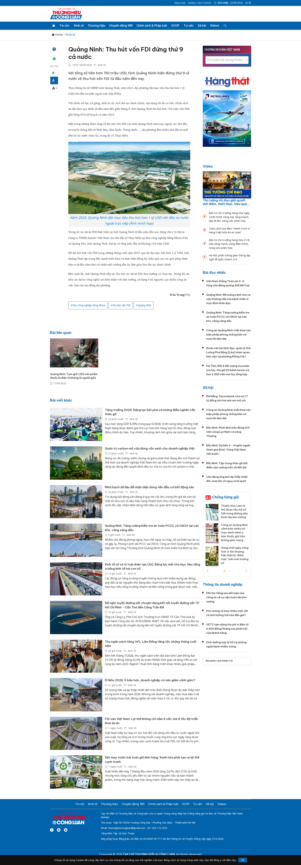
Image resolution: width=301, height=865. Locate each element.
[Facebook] (51, 830)
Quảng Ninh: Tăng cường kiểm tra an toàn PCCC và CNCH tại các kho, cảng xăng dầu (227, 317)
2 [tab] (229, 571)
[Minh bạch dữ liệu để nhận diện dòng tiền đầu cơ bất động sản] (76, 501)
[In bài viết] (54, 58)
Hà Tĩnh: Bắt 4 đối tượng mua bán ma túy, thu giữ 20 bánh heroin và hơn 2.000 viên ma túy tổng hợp (227, 370)
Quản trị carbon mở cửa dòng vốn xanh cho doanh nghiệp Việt (150, 448)
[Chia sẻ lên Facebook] (54, 49)
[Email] (65, 830)
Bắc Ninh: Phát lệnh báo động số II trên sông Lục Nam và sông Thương (228, 432)
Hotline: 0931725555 (199, 3)
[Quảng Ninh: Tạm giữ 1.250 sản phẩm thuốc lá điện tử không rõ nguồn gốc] (74, 353)
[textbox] (227, 60)
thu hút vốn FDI (121, 305)
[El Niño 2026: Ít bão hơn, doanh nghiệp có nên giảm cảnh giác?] (76, 694)
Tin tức (65, 25)
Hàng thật (180, 3)
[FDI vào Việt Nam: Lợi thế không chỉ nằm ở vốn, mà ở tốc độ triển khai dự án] (76, 733)
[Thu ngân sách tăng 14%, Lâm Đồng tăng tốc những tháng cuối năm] (76, 656)
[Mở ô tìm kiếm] (224, 25)
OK (242, 860)
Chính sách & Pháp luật (151, 25)
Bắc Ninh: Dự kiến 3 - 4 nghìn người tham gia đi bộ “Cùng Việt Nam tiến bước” (228, 449)
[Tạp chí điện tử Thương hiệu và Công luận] (68, 818)
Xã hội (202, 25)
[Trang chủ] (54, 25)
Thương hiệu (96, 25)
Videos (214, 25)
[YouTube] (58, 830)
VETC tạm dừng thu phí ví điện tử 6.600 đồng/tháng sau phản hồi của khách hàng (227, 628)
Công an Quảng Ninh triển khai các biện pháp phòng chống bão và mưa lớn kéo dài (228, 334)
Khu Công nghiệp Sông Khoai (88, 305)
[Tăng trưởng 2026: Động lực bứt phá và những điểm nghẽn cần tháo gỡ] (76, 424)
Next (246, 571)
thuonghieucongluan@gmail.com (126, 828)
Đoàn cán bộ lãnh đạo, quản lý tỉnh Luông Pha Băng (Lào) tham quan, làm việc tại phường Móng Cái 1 (228, 352)
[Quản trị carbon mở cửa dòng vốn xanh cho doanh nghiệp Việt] (76, 463)
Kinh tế (79, 25)
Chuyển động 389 (120, 25)
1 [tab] (224, 571)
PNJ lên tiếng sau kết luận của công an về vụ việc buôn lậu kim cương (226, 597)
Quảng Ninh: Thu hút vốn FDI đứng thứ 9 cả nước (125, 53)
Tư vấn (188, 25)
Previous (208, 571)
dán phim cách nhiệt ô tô (219, 660)
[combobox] (227, 60)
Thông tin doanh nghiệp (222, 584)
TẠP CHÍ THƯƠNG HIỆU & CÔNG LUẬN (149, 854)
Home (59, 34)
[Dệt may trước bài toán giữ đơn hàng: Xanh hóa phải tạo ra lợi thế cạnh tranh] (76, 772)
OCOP (175, 25)
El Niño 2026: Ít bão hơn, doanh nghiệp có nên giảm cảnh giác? (150, 680)
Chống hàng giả (225, 497)
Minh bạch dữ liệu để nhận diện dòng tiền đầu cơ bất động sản (149, 487)
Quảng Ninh (144, 305)
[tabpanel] (227, 536)
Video (208, 166)
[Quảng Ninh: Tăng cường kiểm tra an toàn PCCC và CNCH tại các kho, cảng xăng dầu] (76, 540)
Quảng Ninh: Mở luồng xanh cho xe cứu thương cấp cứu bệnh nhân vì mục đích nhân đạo (228, 299)
